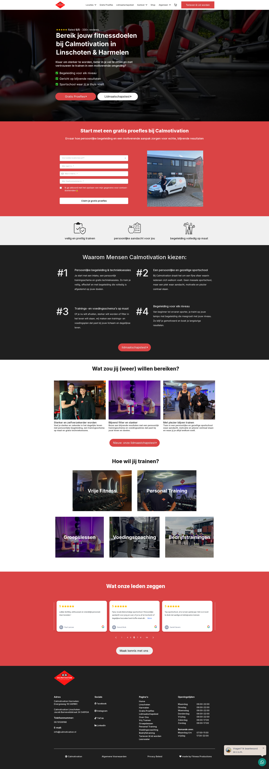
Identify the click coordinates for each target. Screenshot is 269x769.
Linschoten (144, 704)
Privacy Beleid (155, 756)
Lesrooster (144, 739)
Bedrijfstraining (147, 733)
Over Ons (144, 717)
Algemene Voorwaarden (114, 756)
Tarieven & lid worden (150, 736)
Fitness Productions (202, 756)
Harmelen (144, 707)
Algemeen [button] (164, 5)
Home (142, 701)
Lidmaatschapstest (148, 714)
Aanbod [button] (141, 5)
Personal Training (148, 726)
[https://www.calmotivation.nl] (60, 5)
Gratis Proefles (146, 711)
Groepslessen (146, 723)
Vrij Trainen (145, 720)
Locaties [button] (90, 5)
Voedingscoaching (148, 729)
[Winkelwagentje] (175, 5)
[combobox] (94, 158)
